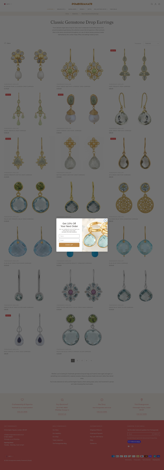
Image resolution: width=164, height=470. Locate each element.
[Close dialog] (105, 220)
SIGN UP (69, 245)
